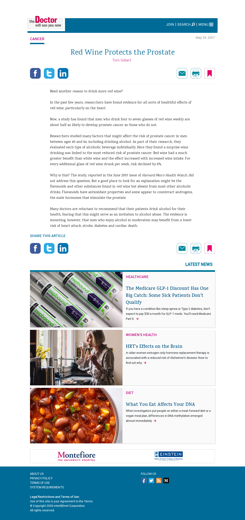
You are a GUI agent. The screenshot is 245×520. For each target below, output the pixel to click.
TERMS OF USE (40, 482)
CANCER (37, 39)
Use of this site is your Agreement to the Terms (61, 501)
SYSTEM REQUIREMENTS (47, 487)
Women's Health (141, 335)
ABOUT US (37, 474)
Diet (130, 393)
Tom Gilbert (121, 60)
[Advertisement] (123, 7)
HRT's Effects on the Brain (167, 354)
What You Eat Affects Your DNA (168, 412)
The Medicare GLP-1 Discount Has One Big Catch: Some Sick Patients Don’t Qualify (168, 303)
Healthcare (137, 277)
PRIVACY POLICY (41, 478)
